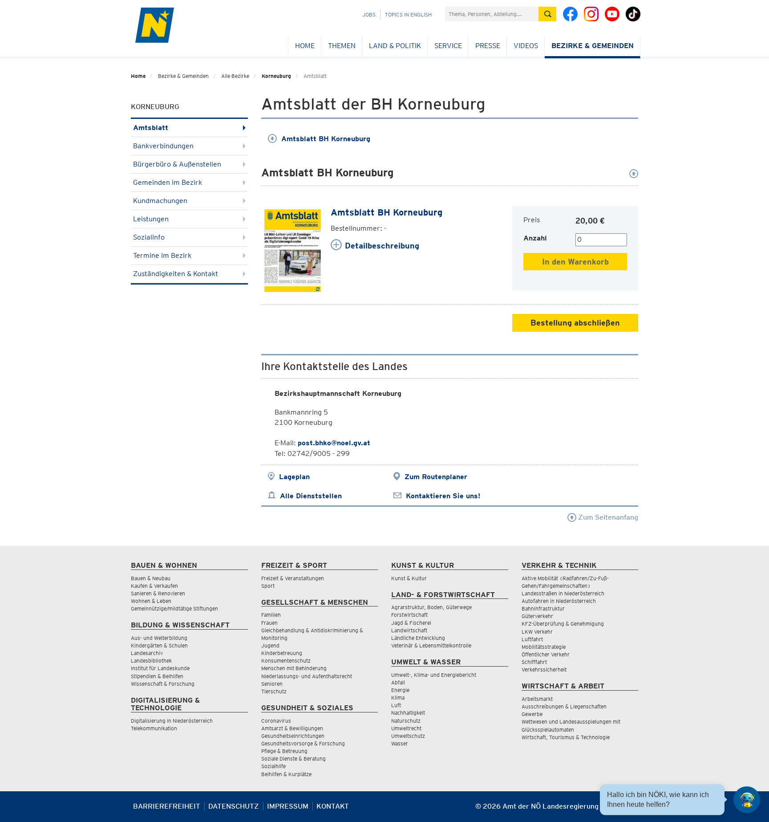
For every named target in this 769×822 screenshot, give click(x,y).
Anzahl (535, 238)
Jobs (369, 14)
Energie (400, 690)
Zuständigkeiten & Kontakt (175, 273)
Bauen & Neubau (150, 578)
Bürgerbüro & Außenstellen (177, 164)
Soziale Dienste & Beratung (293, 758)
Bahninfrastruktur (543, 608)
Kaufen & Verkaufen (154, 585)
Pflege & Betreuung (284, 751)
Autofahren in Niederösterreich (559, 601)
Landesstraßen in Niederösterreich (563, 593)
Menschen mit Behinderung (294, 668)
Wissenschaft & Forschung (162, 683)
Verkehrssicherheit (544, 669)
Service (448, 45)
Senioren (272, 683)
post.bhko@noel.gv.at (334, 443)
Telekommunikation (154, 728)
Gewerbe (532, 714)
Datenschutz (233, 806)
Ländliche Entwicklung (418, 638)
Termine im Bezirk (162, 255)
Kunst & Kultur (409, 578)
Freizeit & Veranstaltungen (292, 578)
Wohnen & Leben (151, 601)
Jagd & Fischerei (411, 622)
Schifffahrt (534, 662)
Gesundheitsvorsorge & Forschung (303, 743)
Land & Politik (395, 45)
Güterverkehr (537, 616)
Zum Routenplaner (436, 476)
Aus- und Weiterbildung (159, 638)
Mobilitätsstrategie (544, 646)
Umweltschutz (408, 735)
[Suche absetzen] (547, 14)
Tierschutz (274, 691)
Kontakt (332, 806)
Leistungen (151, 219)
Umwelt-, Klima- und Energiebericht (433, 674)
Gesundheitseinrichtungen (292, 735)
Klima (398, 697)
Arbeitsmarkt (537, 699)
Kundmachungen (160, 200)
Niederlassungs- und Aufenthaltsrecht (306, 676)
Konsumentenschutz (286, 660)
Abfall (398, 682)
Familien (271, 614)
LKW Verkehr (537, 631)
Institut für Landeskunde (160, 668)
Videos (526, 45)
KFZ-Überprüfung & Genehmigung (563, 623)
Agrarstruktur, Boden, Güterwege (431, 607)
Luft (396, 705)
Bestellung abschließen (575, 322)
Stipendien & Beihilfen (157, 676)
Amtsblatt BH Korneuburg (325, 138)
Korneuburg (276, 76)
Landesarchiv (147, 653)
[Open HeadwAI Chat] (746, 799)
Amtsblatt (150, 127)
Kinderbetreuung (281, 653)
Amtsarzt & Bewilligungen (292, 728)
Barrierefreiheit (166, 806)
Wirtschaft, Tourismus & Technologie (566, 737)
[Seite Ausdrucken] (630, 810)
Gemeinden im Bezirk (167, 182)
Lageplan (294, 476)
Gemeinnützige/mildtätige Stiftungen (174, 608)
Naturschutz (406, 720)
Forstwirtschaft (409, 614)
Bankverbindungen (163, 146)
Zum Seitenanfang (607, 517)
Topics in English (408, 14)
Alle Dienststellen (311, 496)
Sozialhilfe (273, 766)
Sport (268, 585)
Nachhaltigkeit (408, 712)
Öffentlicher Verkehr (546, 654)
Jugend (270, 645)
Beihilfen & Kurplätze (286, 774)
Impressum (287, 806)
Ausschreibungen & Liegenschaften (564, 706)
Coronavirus (276, 720)
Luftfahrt (532, 639)
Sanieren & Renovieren (158, 593)
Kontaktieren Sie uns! (443, 496)
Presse (487, 45)
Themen (342, 45)
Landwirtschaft (409, 630)
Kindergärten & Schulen (159, 645)
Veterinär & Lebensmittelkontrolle (431, 645)
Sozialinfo (149, 237)
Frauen (269, 622)
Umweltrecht (406, 728)
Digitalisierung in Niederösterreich (172, 720)
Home (305, 45)
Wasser (399, 743)
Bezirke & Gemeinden (592, 45)
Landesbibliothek (151, 660)
